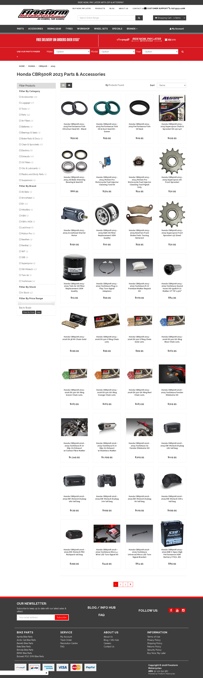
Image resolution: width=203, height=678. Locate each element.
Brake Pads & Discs (32, 138)
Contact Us (138, 9)
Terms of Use (153, 637)
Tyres (69, 29)
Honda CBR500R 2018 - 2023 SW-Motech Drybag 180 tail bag (172, 445)
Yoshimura (28, 281)
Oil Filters (27, 162)
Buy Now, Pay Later (82, 9)
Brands (131, 29)
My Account (66, 637)
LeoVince (27, 227)
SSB (24, 257)
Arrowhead (28, 198)
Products (100, 9)
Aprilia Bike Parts (25, 637)
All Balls (26, 192)
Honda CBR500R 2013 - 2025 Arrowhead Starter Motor (74, 233)
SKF (24, 251)
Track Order (66, 640)
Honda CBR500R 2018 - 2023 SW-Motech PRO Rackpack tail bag (74, 552)
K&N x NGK (28, 221)
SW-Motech (29, 269)
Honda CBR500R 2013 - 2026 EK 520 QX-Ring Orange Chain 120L (107, 392)
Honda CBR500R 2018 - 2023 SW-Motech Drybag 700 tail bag (107, 499)
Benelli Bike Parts (25, 643)
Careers (107, 643)
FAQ (62, 646)
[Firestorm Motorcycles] (43, 14)
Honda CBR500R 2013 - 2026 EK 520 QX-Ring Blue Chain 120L (172, 339)
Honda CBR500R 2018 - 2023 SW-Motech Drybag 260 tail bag (74, 499)
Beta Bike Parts (24, 646)
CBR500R (43, 66)
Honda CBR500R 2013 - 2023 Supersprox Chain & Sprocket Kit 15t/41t (172, 126)
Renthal (26, 245)
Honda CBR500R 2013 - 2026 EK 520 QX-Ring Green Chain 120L (74, 392)
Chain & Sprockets (32, 144)
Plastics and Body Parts (34, 174)
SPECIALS (117, 29)
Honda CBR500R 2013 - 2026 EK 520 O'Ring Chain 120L (107, 339)
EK (24, 204)
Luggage (27, 103)
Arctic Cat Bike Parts (26, 640)
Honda (31, 66)
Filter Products (27, 85)
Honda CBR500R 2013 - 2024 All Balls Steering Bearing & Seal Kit (74, 179)
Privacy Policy (154, 640)
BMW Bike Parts (24, 653)
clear (39, 312)
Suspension (28, 180)
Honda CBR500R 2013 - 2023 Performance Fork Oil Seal (139, 126)
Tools (25, 109)
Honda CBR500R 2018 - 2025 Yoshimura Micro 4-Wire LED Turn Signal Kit (107, 552)
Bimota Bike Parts (25, 650)
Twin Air (26, 275)
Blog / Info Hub (111, 640)
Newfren (26, 239)
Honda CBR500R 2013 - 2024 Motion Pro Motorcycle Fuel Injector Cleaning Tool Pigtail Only (139, 182)
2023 (53, 66)
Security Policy (154, 650)
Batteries (27, 126)
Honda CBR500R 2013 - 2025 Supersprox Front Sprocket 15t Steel (172, 233)
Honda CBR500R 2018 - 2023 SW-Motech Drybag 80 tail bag (139, 499)
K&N (25, 215)
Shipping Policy (154, 643)
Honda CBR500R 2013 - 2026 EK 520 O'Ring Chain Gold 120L (139, 339)
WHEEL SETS (101, 29)
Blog (112, 9)
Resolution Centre (69, 643)
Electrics (27, 150)
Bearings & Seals (30, 132)
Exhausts (27, 156)
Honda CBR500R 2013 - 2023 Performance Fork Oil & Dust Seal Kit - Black (74, 126)
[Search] (139, 17)
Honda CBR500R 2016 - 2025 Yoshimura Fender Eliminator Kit (172, 392)
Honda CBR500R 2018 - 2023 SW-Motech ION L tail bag (172, 499)
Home (22, 66)
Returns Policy (154, 646)
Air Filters (27, 121)
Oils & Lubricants (30, 168)
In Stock (27, 292)
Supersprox (28, 263)
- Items (169, 18)
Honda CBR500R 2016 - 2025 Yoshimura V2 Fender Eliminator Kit (139, 445)
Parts (20, 29)
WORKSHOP (83, 29)
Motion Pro (28, 233)
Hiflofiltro (27, 210)
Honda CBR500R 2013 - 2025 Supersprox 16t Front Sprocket (172, 179)
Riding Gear (54, 29)
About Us (123, 9)
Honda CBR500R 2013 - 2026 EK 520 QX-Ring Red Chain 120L (139, 392)
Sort (152, 85)
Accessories (35, 29)
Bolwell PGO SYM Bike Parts (30, 656)
